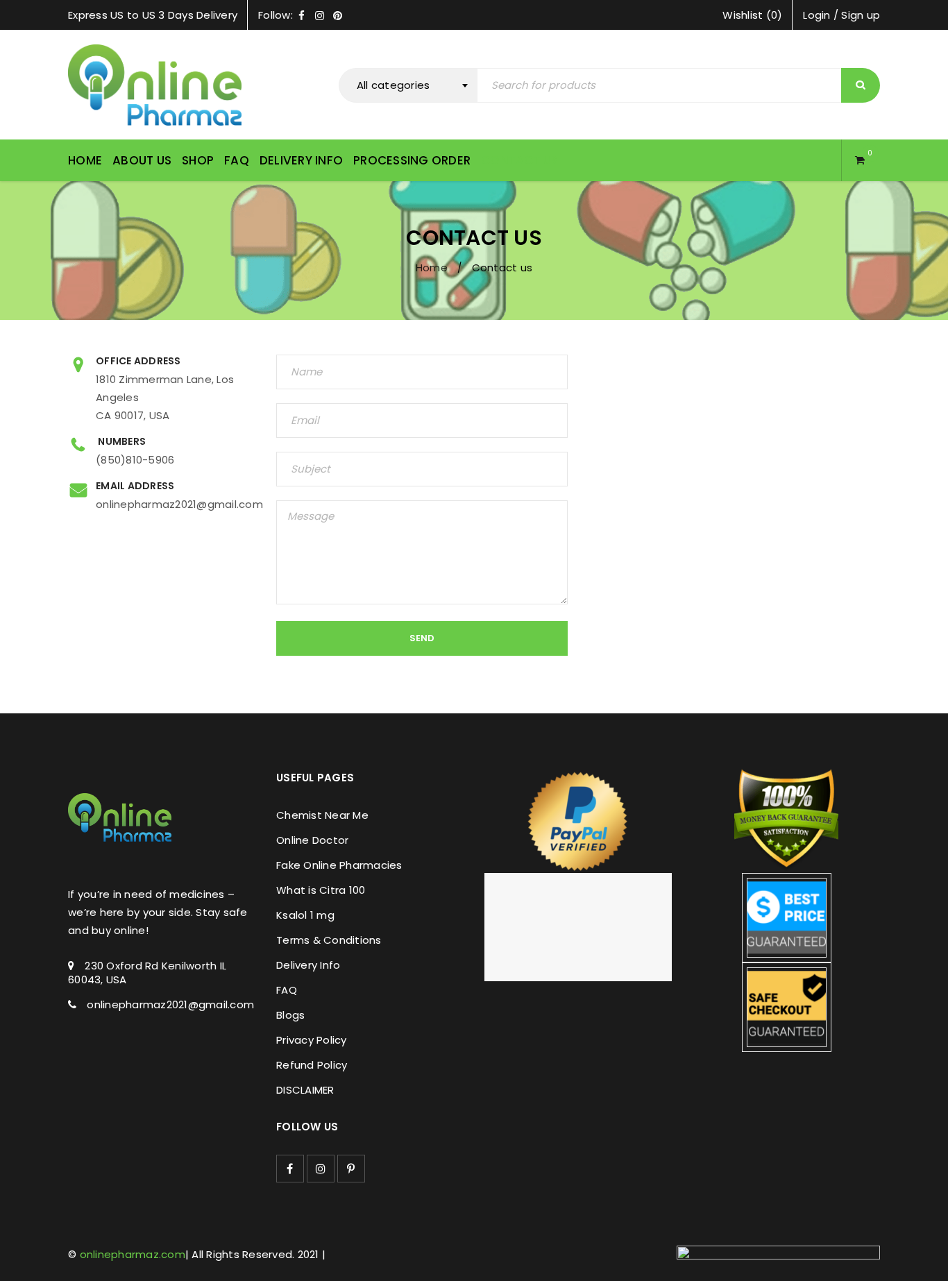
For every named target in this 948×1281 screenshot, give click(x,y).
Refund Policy (311, 1065)
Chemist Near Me (322, 815)
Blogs (290, 1015)
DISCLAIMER (305, 1090)
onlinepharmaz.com (132, 1254)
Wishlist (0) (752, 15)
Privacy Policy (311, 1040)
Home (432, 267)
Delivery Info (308, 965)
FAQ (286, 990)
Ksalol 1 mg (305, 915)
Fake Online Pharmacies (339, 865)
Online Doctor (312, 840)
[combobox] (408, 85)
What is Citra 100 (320, 890)
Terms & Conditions (329, 940)
